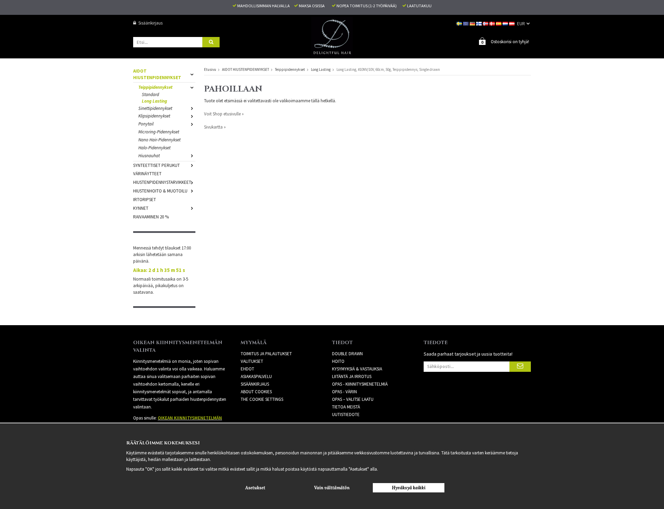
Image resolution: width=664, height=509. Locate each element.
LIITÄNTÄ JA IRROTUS (351, 376)
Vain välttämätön (332, 488)
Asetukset (255, 488)
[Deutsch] (473, 23)
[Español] (499, 23)
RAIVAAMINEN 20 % (151, 217)
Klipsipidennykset (154, 116)
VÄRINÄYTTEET (147, 174)
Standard (150, 94)
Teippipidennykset (155, 87)
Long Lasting (154, 101)
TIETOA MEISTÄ (346, 407)
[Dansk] (492, 23)
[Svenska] (459, 23)
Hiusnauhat (149, 156)
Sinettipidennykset (155, 108)
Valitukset (252, 361)
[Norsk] (486, 23)
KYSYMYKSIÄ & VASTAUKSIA (357, 369)
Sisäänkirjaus (150, 23)
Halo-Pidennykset (154, 148)
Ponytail (146, 124)
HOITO (338, 361)
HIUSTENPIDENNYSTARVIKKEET (162, 182)
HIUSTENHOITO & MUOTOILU (160, 191)
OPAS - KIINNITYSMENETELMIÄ (360, 384)
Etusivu (210, 69)
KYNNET (140, 208)
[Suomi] (479, 23)
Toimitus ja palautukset (266, 354)
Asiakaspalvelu (256, 376)
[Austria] (512, 23)
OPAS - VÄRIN (344, 392)
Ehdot (247, 369)
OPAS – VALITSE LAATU (353, 399)
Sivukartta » (215, 127)
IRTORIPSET (144, 199)
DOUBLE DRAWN (347, 354)
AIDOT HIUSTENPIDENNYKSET (157, 74)
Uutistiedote (346, 414)
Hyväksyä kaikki (408, 488)
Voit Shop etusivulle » (224, 114)
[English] (466, 23)
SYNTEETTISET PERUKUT (156, 165)
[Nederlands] (505, 23)
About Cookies (256, 392)
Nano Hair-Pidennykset (159, 140)
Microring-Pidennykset (158, 132)
